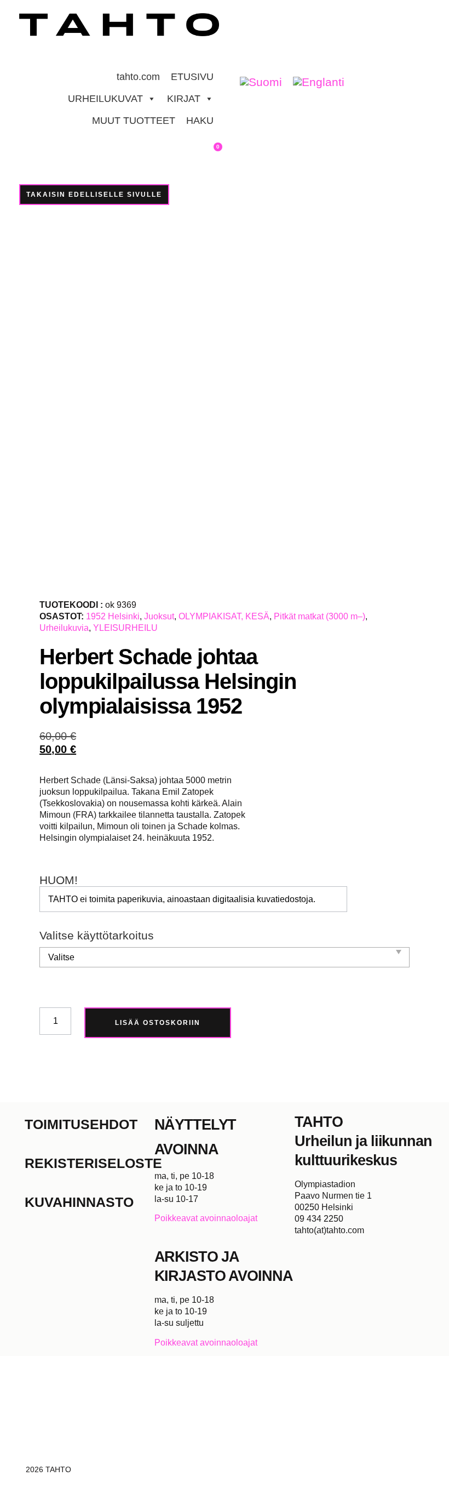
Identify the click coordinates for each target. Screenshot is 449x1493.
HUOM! (58, 880)
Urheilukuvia (64, 627)
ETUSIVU (192, 76)
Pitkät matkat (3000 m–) (319, 616)
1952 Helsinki (113, 616)
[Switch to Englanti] (318, 82)
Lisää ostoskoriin (157, 1023)
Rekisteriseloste (89, 1163)
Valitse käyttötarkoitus (96, 936)
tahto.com (138, 76)
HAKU (200, 120)
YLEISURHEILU (125, 627)
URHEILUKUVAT (105, 98)
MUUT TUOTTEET (133, 120)
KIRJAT (183, 98)
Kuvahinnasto (79, 1202)
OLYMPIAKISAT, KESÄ (224, 616)
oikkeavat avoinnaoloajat (208, 1218)
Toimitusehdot (81, 1124)
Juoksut (159, 616)
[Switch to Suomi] (260, 82)
